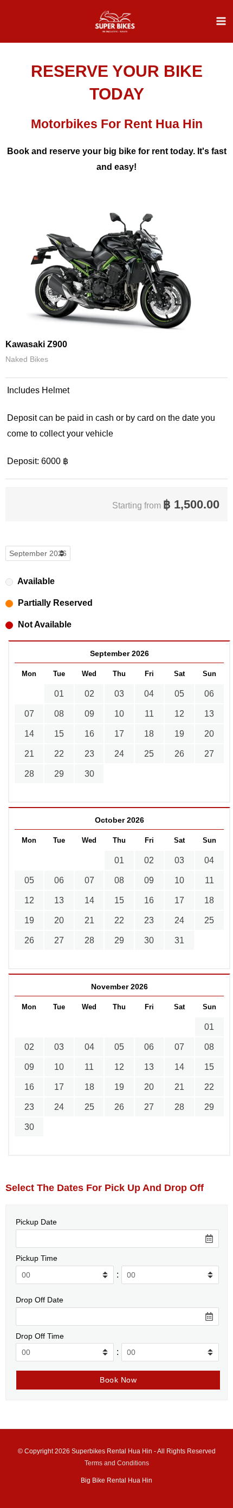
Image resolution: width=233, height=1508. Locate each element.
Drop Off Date (39, 1299)
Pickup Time (36, 1258)
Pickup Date (36, 1222)
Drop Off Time (40, 1336)
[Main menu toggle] (221, 21)
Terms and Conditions (117, 1463)
